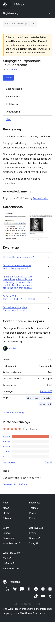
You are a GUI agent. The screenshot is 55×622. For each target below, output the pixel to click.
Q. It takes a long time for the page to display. (15, 309)
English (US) (46, 391)
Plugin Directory (10, 13)
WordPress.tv (11, 543)
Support (7, 532)
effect (29, 398)
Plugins (33, 513)
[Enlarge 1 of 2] (22, 215)
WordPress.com (13, 552)
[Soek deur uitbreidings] (34, 24)
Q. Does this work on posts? (18, 257)
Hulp (8, 119)
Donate (34, 538)
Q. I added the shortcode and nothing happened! (17, 267)
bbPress (9, 563)
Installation (12, 104)
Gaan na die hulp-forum (15, 484)
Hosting (7, 513)
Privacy (7, 518)
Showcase (34, 502)
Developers (9, 538)
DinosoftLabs (40, 198)
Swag (33, 543)
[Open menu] (50, 4)
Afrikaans (15, 581)
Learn (6, 527)
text (49, 404)
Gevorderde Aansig (13, 412)
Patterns (33, 518)
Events (33, 532)
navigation (46, 398)
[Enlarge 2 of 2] (48, 215)
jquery (37, 398)
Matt (7, 558)
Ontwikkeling (13, 111)
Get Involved (36, 527)
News (6, 507)
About (6, 502)
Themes (33, 507)
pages (42, 404)
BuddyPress (11, 568)
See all (48, 462)
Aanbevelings (13, 96)
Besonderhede (14, 88)
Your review (9, 462)
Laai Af (8, 77)
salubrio (13, 69)
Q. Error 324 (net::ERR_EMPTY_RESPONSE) (20, 297)
